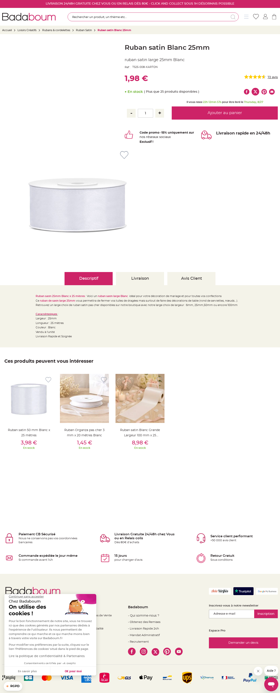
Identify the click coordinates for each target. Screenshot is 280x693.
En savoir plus (27, 671)
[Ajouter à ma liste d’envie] (48, 380)
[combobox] (153, 16)
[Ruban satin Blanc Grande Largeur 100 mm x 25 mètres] (140, 398)
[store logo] (29, 17)
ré (147, 137)
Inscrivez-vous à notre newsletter (233, 605)
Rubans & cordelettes (56, 30)
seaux (153, 137)
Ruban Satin (84, 30)
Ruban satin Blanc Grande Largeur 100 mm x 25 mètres (140, 435)
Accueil (7, 30)
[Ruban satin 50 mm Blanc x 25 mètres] (28, 398)
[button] (13, 686)
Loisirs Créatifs (27, 30)
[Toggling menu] (246, 17)
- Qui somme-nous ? (143, 615)
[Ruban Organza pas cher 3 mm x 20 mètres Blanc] (84, 398)
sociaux (164, 137)
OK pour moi (73, 671)
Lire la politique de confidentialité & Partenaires (47, 656)
